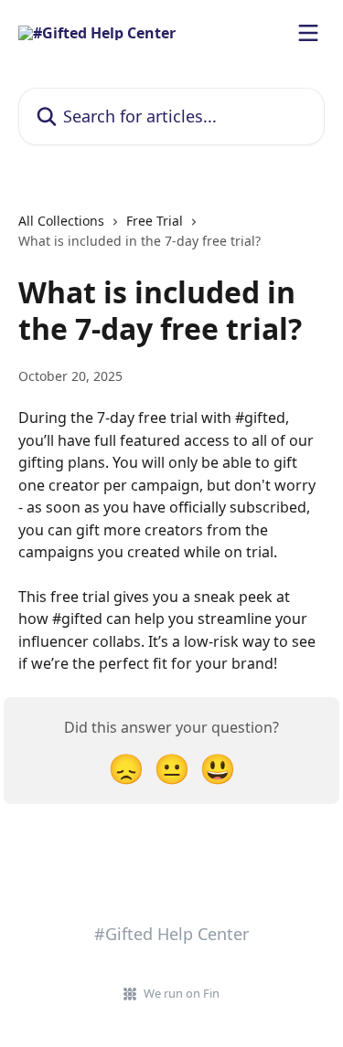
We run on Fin (182, 993)
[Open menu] (308, 33)
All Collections (61, 220)
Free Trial (154, 220)
